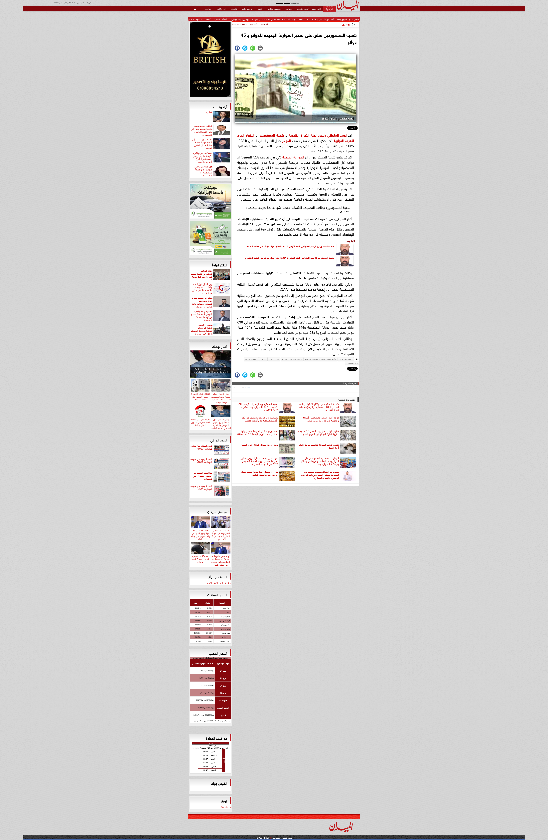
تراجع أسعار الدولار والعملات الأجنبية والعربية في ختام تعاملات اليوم (321, 419)
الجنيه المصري (351, 363)
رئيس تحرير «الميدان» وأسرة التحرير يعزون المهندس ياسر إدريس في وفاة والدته (220, 560)
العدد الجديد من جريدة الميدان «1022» (201, 460)
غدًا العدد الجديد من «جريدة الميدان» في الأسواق (202, 476)
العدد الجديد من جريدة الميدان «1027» (201, 447)
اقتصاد (346, 24)
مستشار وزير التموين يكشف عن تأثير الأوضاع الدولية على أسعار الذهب (259, 419)
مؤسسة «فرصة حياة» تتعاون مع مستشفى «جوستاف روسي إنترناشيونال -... (346, 19)
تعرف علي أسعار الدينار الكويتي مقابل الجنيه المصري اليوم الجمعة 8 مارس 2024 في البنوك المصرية (259, 461)
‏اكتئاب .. (300, 19)
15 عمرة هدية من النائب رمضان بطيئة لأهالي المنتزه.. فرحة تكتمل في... (221, 534)
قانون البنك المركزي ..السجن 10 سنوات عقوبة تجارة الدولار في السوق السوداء (318, 432)
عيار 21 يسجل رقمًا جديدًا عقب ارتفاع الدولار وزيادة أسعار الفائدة (259, 473)
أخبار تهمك (219, 346)
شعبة (279, 135)
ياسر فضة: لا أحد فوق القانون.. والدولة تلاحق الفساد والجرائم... (191, 19)
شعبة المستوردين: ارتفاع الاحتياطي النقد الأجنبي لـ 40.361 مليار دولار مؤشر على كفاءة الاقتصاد (289, 246)
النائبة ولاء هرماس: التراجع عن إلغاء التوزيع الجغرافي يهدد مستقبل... (257, 19)
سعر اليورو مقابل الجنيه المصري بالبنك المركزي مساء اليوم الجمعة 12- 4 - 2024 (257, 432)
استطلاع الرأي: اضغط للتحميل (218, 583)
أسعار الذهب (218, 653)
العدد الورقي (218, 439)
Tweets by (226, 807)
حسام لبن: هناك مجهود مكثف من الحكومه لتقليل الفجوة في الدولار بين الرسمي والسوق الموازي (320, 475)
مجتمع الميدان (217, 511)
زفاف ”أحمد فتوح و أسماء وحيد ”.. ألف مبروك (200, 558)
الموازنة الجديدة (293, 157)
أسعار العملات (217, 594)
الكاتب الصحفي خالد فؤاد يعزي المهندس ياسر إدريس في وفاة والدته (200, 534)
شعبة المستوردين (345, 359)
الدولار (286, 140)
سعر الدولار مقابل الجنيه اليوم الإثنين (259, 444)
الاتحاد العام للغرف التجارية (291, 359)
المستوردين (267, 135)
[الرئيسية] (329, 9)
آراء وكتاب (220, 106)
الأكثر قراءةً (219, 264)
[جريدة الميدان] (210, 60)
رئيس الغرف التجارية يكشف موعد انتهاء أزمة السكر (319, 446)
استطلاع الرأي (217, 576)
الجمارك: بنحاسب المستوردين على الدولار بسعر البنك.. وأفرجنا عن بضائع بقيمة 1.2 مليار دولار (320, 461)
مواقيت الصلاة (216, 738)
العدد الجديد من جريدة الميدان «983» (201, 487)
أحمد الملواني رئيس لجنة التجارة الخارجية (318, 135)
